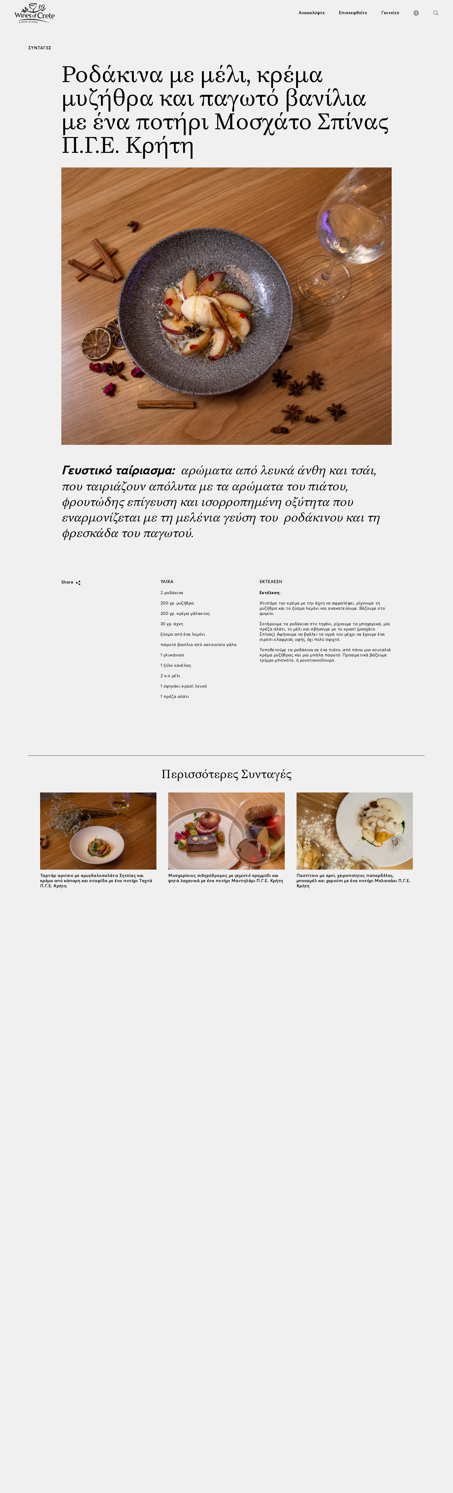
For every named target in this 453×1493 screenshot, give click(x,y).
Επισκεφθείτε (353, 13)
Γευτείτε (390, 13)
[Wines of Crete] (34, 13)
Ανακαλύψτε (312, 13)
